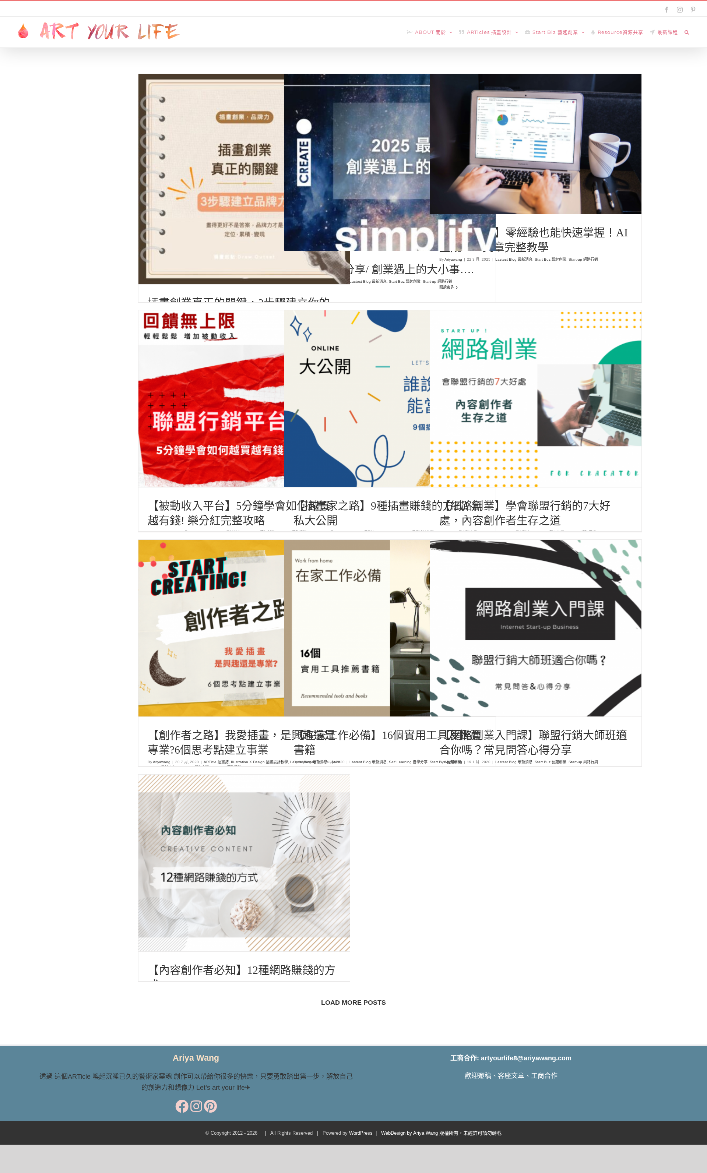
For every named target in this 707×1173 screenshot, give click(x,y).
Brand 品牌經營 (212, 185)
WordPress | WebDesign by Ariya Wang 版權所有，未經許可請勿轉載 (425, 1133)
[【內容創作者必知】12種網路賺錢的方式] (244, 863)
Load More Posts (353, 1002)
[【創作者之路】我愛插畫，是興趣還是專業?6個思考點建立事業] (244, 628)
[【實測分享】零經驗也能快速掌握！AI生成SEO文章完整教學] (535, 144)
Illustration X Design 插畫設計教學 (256, 185)
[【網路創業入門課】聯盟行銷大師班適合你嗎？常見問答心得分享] (535, 628)
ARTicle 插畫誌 (184, 185)
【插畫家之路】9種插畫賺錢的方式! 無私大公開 (376, 381)
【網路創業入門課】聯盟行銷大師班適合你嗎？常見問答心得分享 (522, 616)
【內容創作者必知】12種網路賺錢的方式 (230, 851)
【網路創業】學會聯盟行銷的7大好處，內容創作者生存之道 (522, 386)
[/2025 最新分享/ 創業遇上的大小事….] (390, 162)
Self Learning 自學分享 (392, 645)
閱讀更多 (446, 287)
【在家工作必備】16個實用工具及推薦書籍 (376, 616)
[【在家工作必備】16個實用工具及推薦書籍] (390, 628)
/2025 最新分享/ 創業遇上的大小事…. (383, 269)
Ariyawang (453, 259)
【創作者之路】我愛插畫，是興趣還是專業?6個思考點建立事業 (230, 610)
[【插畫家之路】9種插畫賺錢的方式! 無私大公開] (390, 398)
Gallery (403, 381)
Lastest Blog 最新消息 (357, 169)
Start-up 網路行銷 (426, 169)
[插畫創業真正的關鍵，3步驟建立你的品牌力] (244, 179)
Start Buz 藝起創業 (393, 169)
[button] (687, 32)
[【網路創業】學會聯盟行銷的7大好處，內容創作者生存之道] (535, 398)
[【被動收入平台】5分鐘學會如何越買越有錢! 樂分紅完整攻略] (244, 398)
